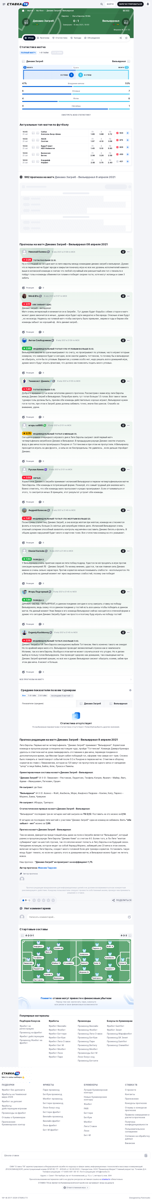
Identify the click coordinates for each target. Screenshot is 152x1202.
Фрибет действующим (32, 1036)
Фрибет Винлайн (57, 1026)
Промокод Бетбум (87, 1037)
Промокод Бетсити (88, 1060)
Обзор (31, 38)
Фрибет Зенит (114, 1030)
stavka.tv (106, 1179)
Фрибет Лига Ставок (60, 1041)
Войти (110, 4)
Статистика (61, 38)
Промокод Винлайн (88, 1026)
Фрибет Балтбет (115, 1026)
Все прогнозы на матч (32, 679)
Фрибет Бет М (56, 1045)
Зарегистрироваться (130, 4)
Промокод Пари (86, 1041)
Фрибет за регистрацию (27, 1027)
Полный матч (28, 53)
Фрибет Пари (56, 1057)
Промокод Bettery (87, 1045)
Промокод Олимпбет (118, 1045)
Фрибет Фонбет (57, 1030)
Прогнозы (44, 38)
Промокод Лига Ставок (90, 1033)
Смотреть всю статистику (76, 115)
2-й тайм (42, 695)
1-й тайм (44, 53)
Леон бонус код (86, 1057)
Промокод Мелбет (88, 1049)
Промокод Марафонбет (119, 1033)
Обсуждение (93, 38)
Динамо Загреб (43, 20)
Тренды (77, 38)
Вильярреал (110, 20)
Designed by (139, 1198)
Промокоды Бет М (87, 1053)
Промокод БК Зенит (117, 1037)
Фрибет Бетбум (57, 1037)
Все (24, 695)
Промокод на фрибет (31, 1032)
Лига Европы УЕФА (81, 16)
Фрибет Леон (56, 1053)
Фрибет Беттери (57, 1033)
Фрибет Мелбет (57, 1049)
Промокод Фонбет (87, 1030)
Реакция (30, 288)
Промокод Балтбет (117, 1041)
